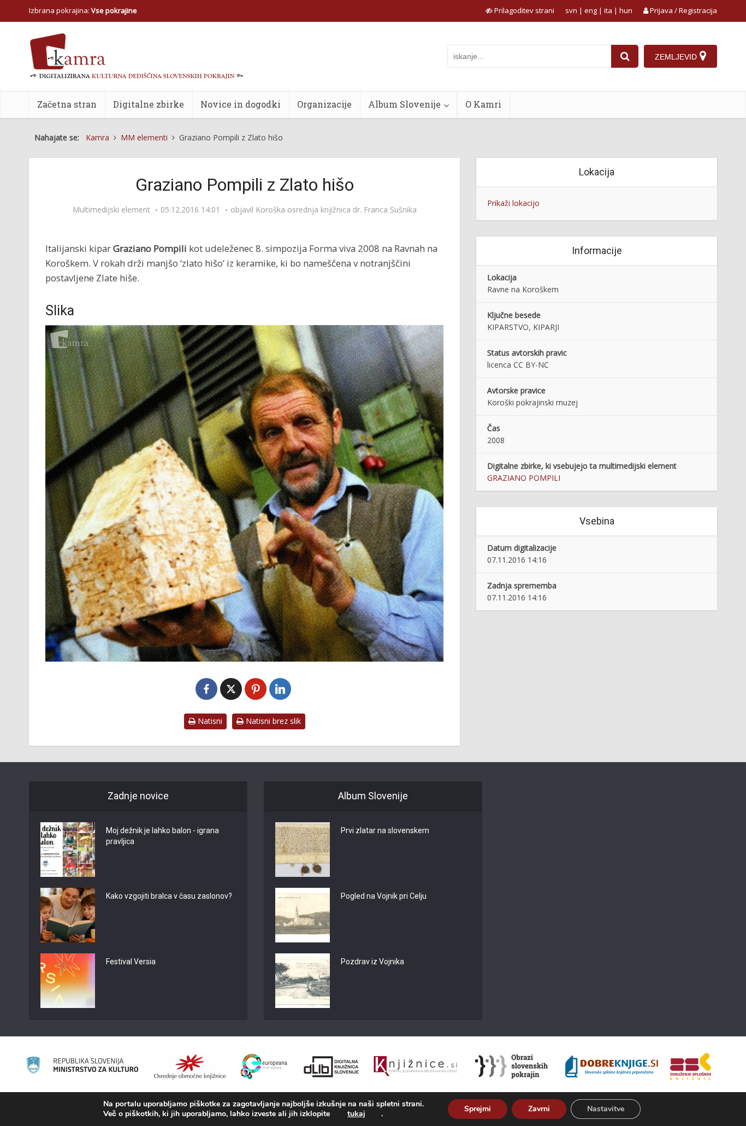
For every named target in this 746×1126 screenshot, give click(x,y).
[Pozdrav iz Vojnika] (302, 980)
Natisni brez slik (272, 721)
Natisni (209, 721)
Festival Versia (131, 961)
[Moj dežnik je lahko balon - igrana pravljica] (67, 849)
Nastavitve (605, 1109)
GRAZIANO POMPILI (523, 478)
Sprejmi (477, 1109)
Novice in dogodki (240, 104)
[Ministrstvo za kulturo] (82, 1066)
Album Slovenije (404, 104)
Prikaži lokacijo (513, 203)
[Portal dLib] (331, 1066)
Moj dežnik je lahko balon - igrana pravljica (162, 836)
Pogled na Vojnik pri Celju (384, 896)
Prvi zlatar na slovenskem (385, 830)
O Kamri (483, 104)
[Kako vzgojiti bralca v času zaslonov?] (67, 915)
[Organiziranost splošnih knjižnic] (190, 1066)
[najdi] (624, 56)
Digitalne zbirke (148, 104)
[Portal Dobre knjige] (611, 1066)
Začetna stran (67, 104)
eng (590, 10)
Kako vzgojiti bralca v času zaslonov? (169, 896)
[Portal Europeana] (264, 1067)
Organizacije (324, 104)
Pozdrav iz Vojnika (372, 961)
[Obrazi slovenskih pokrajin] (511, 1066)
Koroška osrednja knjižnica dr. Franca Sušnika (336, 210)
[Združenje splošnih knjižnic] (690, 1066)
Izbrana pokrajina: (83, 10)
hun (625, 10)
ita (608, 10)
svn (571, 10)
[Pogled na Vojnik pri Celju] (302, 915)
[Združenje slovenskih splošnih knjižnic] (415, 1066)
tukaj (356, 1114)
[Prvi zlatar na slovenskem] (302, 849)
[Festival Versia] (67, 980)
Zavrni (539, 1109)
